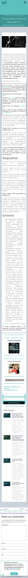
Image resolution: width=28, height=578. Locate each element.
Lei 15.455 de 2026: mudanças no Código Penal (17, 460)
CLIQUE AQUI (6, 87)
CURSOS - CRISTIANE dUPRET (13, 338)
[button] (25, 2)
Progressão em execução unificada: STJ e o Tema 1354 (18, 483)
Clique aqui (6, 323)
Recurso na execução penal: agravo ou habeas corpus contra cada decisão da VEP (17, 415)
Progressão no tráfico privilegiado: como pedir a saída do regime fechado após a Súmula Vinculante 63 (18, 438)
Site (2, 554)
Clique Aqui (11, 98)
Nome (3, 543)
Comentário (5, 524)
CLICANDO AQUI (7, 112)
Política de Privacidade (14, 569)
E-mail (3, 548)
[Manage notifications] (3, 575)
